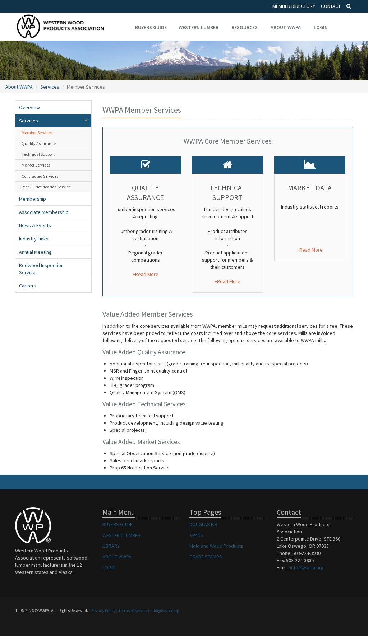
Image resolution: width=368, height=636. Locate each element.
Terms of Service (133, 610)
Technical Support (38, 154)
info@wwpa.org (307, 567)
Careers (27, 285)
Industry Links (34, 238)
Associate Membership (44, 212)
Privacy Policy (103, 610)
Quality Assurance (39, 143)
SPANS (196, 535)
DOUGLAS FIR (203, 524)
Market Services (36, 165)
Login (321, 27)
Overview (29, 107)
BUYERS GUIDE (117, 524)
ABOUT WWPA (117, 556)
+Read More (145, 274)
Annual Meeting (35, 252)
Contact (331, 6)
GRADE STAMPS (205, 556)
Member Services (37, 132)
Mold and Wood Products (216, 546)
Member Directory (293, 6)
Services (49, 87)
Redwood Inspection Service (41, 269)
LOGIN (108, 567)
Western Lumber (198, 27)
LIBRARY (111, 546)
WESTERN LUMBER (121, 535)
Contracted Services (40, 176)
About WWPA (286, 27)
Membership (32, 199)
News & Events (35, 225)
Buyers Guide (151, 27)
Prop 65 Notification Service (46, 187)
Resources (244, 27)
